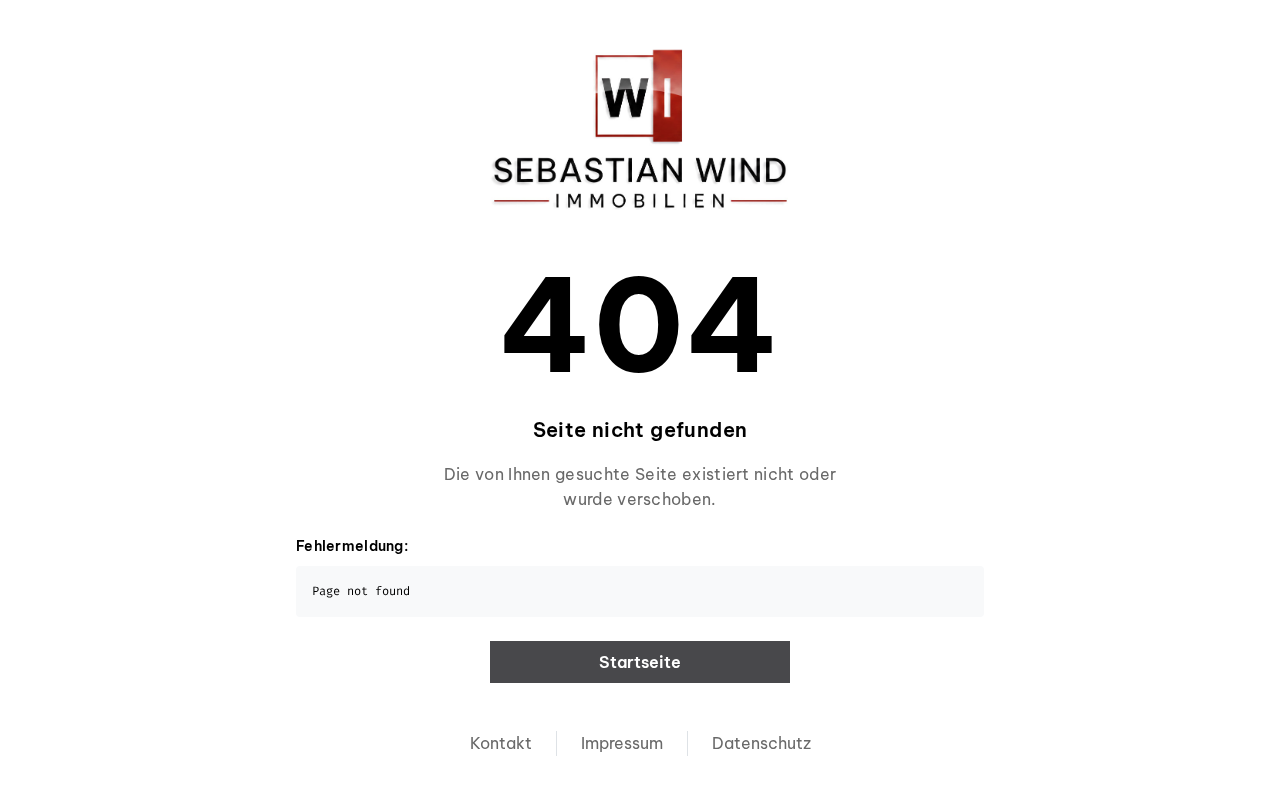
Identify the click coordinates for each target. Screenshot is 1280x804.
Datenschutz (761, 743)
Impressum (622, 743)
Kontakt (501, 743)
